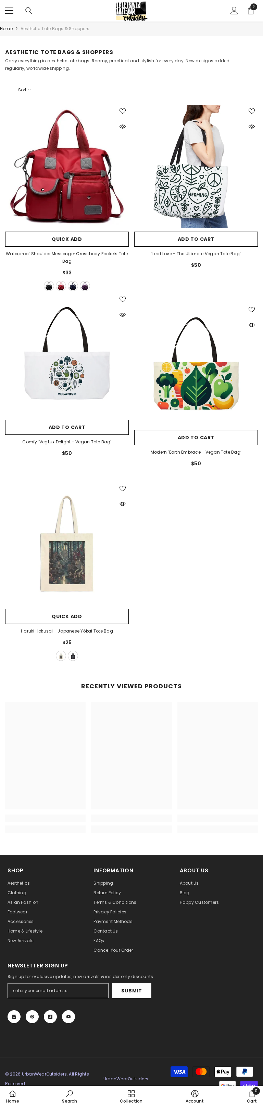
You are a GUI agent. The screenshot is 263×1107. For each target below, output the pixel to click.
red (61, 286)
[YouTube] (68, 1016)
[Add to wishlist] (122, 111)
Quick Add (67, 239)
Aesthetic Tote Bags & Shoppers (55, 28)
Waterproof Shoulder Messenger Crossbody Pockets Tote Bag (67, 257)
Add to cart (196, 239)
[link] (45, 818)
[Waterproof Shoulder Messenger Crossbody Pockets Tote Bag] (67, 166)
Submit (131, 990)
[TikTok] (50, 1016)
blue (73, 286)
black (49, 286)
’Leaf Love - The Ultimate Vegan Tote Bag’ (196, 254)
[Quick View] (122, 126)
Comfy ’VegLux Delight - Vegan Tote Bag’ (66, 442)
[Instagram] (14, 1016)
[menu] (9, 10)
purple (85, 286)
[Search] (29, 10)
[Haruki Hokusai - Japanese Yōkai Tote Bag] (67, 543)
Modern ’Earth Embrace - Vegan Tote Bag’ (196, 452)
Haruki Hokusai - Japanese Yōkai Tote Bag (67, 631)
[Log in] (234, 10)
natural (61, 656)
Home (6, 28)
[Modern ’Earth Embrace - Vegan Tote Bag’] (196, 365)
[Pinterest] (32, 1016)
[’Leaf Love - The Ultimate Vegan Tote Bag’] (196, 166)
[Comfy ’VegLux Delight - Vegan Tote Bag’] (67, 354)
